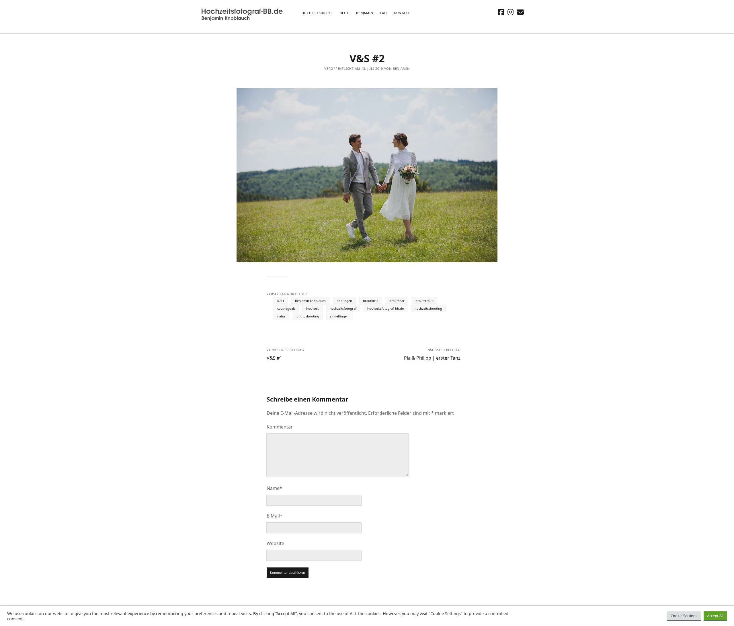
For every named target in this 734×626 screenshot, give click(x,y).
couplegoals (286, 308)
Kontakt (401, 13)
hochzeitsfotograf (343, 308)
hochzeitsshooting (428, 308)
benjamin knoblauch (310, 301)
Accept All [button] (715, 615)
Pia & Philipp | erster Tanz (432, 358)
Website (275, 543)
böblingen (344, 301)
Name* (274, 488)
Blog (344, 13)
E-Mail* (274, 516)
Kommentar (280, 427)
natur (281, 316)
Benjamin (364, 13)
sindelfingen (339, 316)
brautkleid (370, 301)
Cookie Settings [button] (684, 615)
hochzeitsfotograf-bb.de (385, 308)
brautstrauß (424, 301)
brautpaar (397, 301)
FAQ (383, 13)
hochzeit (312, 308)
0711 (280, 301)
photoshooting (307, 316)
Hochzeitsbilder (317, 13)
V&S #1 (274, 358)
